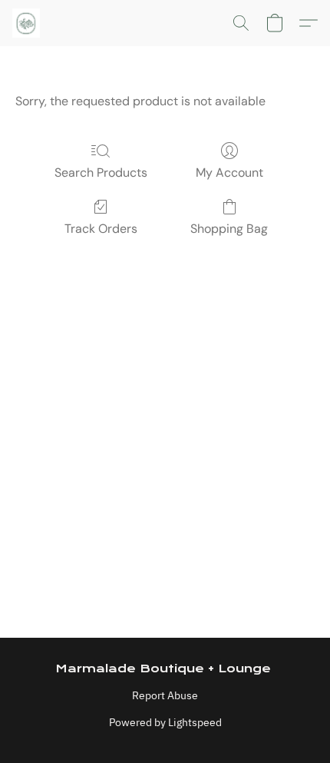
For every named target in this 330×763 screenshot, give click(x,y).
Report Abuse (165, 695)
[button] (26, 23)
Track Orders (100, 229)
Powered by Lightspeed (165, 722)
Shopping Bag (229, 229)
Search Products (100, 172)
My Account (229, 172)
